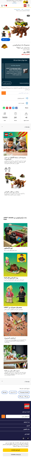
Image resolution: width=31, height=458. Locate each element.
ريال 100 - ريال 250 (23, 396)
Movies (4, 392)
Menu (29, 5)
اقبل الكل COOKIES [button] (15, 450)
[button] (15, 454)
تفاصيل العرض (6, 83)
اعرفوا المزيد (14, 3)
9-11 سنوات (13, 392)
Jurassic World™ (24, 392)
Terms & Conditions (24, 83)
